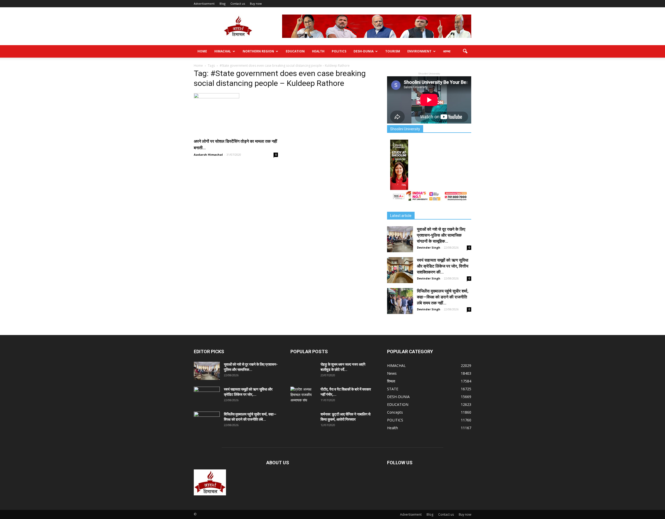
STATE (392, 388)
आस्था (446, 51)
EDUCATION (295, 51)
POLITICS (339, 51)
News (392, 373)
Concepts (395, 412)
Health (318, 51)
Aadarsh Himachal (208, 154)
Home (202, 51)
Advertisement (204, 3)
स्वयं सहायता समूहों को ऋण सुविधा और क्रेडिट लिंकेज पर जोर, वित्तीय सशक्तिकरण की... (442, 266)
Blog (222, 3)
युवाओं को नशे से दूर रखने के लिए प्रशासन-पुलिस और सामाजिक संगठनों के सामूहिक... (441, 235)
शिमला (391, 381)
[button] (465, 51)
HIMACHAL (222, 51)
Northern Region (258, 51)
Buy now (256, 3)
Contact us (237, 3)
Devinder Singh (428, 247)
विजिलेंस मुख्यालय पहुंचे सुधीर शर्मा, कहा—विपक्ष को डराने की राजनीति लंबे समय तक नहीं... (442, 297)
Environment (419, 51)
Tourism (392, 51)
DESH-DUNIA (364, 51)
